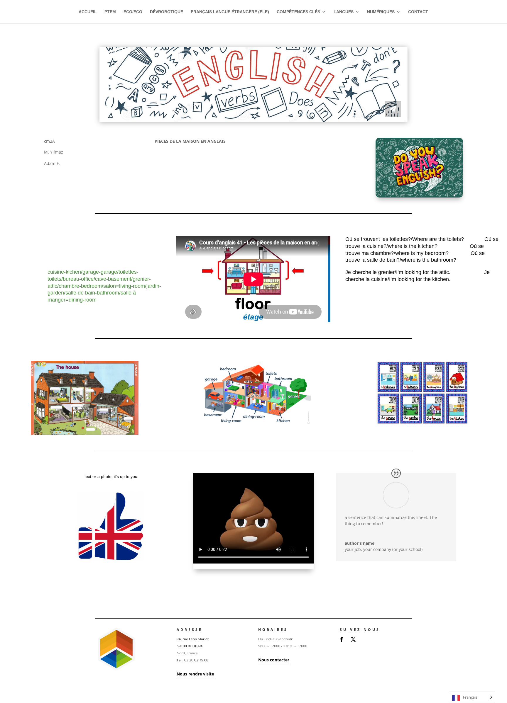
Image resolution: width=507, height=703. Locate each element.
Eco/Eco (133, 12)
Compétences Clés (298, 12)
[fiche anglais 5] (253, 122)
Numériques (381, 12)
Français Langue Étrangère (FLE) (230, 12)
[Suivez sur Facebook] (341, 639)
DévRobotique (166, 12)
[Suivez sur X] (353, 639)
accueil (88, 12)
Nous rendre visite (195, 674)
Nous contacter (273, 660)
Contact (418, 12)
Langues (344, 12)
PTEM (110, 12)
